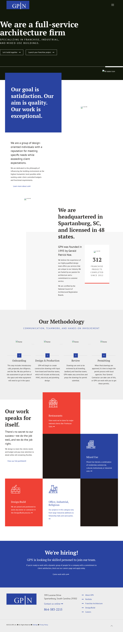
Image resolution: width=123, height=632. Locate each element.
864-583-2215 (53, 609)
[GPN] (17, 5)
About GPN (89, 595)
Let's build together (11, 52)
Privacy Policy (44, 625)
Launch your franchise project (40, 52)
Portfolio (88, 599)
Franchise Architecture (94, 603)
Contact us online (52, 603)
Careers (88, 612)
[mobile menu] (113, 5)
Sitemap (35, 625)
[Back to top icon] (112, 626)
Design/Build (90, 608)
